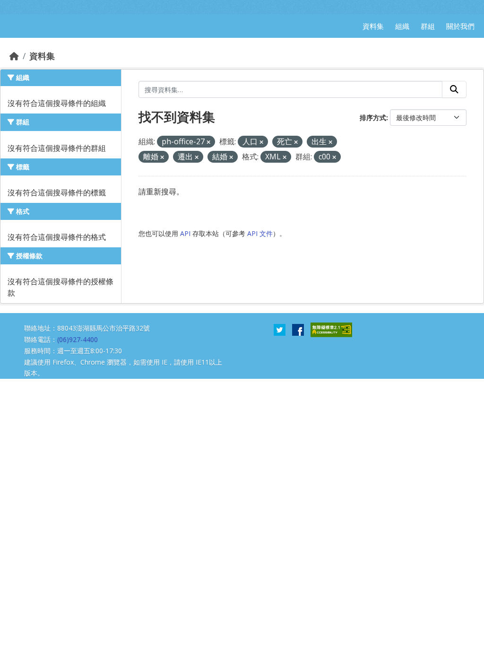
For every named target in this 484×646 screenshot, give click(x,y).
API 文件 (260, 233)
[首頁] (14, 55)
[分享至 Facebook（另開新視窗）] (298, 329)
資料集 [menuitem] (373, 26)
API (185, 233)
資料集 (42, 55)
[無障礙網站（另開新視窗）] (331, 329)
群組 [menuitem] (428, 26)
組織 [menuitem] (402, 26)
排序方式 (373, 117)
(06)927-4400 (77, 339)
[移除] (208, 142)
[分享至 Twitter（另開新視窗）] (279, 329)
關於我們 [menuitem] (460, 26)
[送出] (454, 89)
